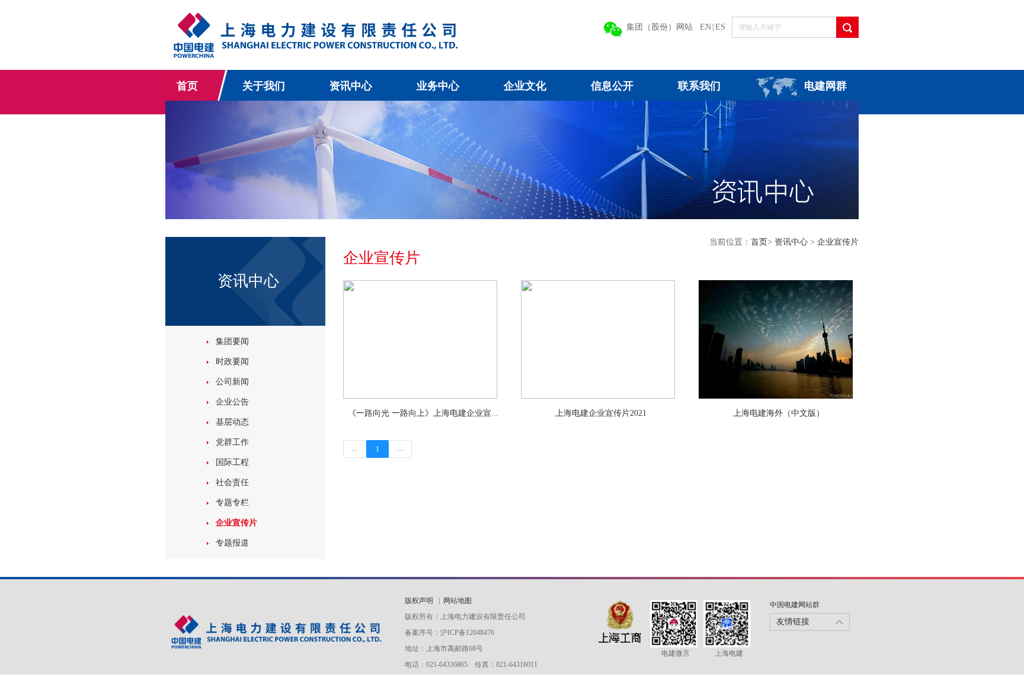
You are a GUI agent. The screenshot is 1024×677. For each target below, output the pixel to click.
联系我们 (699, 86)
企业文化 (525, 86)
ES (720, 27)
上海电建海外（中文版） (778, 413)
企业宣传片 (236, 522)
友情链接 (792, 621)
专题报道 (232, 542)
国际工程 (232, 462)
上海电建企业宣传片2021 (601, 413)
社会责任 (232, 482)
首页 (187, 86)
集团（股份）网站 (659, 27)
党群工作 (232, 442)
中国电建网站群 (795, 605)
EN (705, 27)
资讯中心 (350, 86)
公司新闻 (232, 381)
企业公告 (232, 401)
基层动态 (232, 422)
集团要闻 (232, 341)
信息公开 (612, 86)
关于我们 (263, 86)
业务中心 (438, 86)
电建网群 (825, 86)
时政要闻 (232, 361)
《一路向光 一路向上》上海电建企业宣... (423, 413)
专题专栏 (232, 502)
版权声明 (420, 600)
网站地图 (457, 600)
